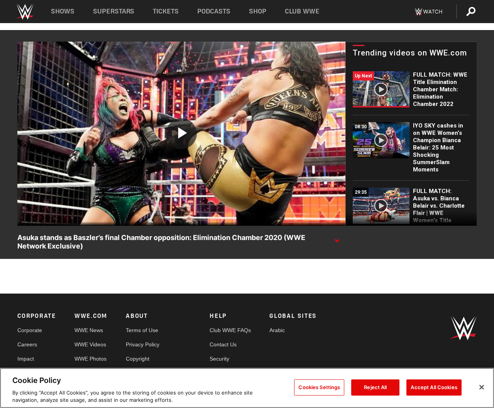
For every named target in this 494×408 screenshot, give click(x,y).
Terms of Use (142, 330)
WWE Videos (90, 344)
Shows (62, 11)
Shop (257, 11)
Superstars (114, 11)
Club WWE (302, 11)
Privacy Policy (142, 344)
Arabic (277, 330)
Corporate (29, 330)
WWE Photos (90, 359)
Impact (25, 359)
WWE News (88, 330)
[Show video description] (336, 238)
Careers (27, 344)
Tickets (166, 11)
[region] (247, 388)
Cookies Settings (319, 387)
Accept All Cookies (434, 387)
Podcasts (213, 11)
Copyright (137, 359)
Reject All (375, 387)
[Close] (481, 387)
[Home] (24, 11)
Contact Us (223, 344)
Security (219, 359)
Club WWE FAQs (230, 330)
